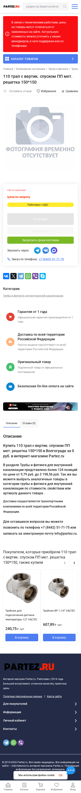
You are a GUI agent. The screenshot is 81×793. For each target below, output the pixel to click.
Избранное (48, 91)
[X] (13, 276)
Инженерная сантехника (30, 69)
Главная (8, 69)
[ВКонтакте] (6, 276)
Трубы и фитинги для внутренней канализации (33, 295)
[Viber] (35, 276)
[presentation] (64, 562)
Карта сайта (54, 696)
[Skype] (42, 276)
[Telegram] (21, 276)
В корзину (40, 219)
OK (61, 775)
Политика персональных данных (22, 696)
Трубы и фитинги (58, 69)
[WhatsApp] (28, 276)
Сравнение (73, 91)
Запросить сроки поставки (40, 240)
